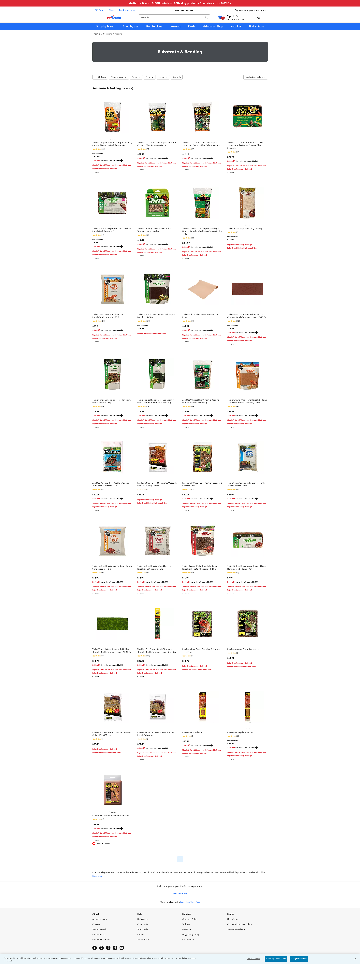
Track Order (143, 929)
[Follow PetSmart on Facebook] (94, 948)
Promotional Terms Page (190, 902)
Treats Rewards (99, 929)
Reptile (97, 34)
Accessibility (143, 939)
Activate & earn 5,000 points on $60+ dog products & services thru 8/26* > (180, 3)
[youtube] (122, 948)
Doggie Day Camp (190, 934)
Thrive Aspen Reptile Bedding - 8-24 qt (244, 228)
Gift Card (99, 10)
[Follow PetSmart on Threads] (108, 948)
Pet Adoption (188, 939)
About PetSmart (99, 919)
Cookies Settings (253, 959)
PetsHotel (186, 929)
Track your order (127, 10)
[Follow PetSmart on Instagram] (101, 948)
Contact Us (142, 924)
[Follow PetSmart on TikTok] (115, 948)
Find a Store (232, 919)
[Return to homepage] (114, 17)
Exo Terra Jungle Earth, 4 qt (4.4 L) (243, 649)
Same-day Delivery (236, 929)
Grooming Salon (189, 919)
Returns (140, 934)
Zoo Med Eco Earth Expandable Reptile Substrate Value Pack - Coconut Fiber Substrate (245, 145)
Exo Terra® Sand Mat (192, 732)
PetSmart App (98, 934)
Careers (96, 924)
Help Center (143, 919)
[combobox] (174, 17)
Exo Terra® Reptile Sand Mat (240, 732)
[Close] (355, 959)
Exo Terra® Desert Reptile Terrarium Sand (111, 815)
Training (186, 924)
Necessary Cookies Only (276, 959)
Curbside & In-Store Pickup (239, 924)
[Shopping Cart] (262, 19)
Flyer (111, 10)
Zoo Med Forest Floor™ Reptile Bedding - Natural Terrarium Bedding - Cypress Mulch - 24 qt (202, 231)
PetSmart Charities (100, 939)
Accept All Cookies (298, 959)
